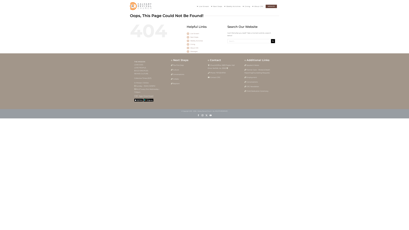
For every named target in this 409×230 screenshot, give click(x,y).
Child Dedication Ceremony (257, 91)
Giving (192, 44)
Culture (176, 70)
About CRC (194, 48)
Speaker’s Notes (252, 65)
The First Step (178, 65)
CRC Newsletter (252, 87)
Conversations (178, 74)
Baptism (176, 84)
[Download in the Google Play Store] (148, 101)
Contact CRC (215, 77)
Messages (194, 51)
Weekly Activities (196, 41)
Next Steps (194, 37)
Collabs (176, 79)
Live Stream (194, 33)
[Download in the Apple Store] (138, 101)
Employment (251, 77)
